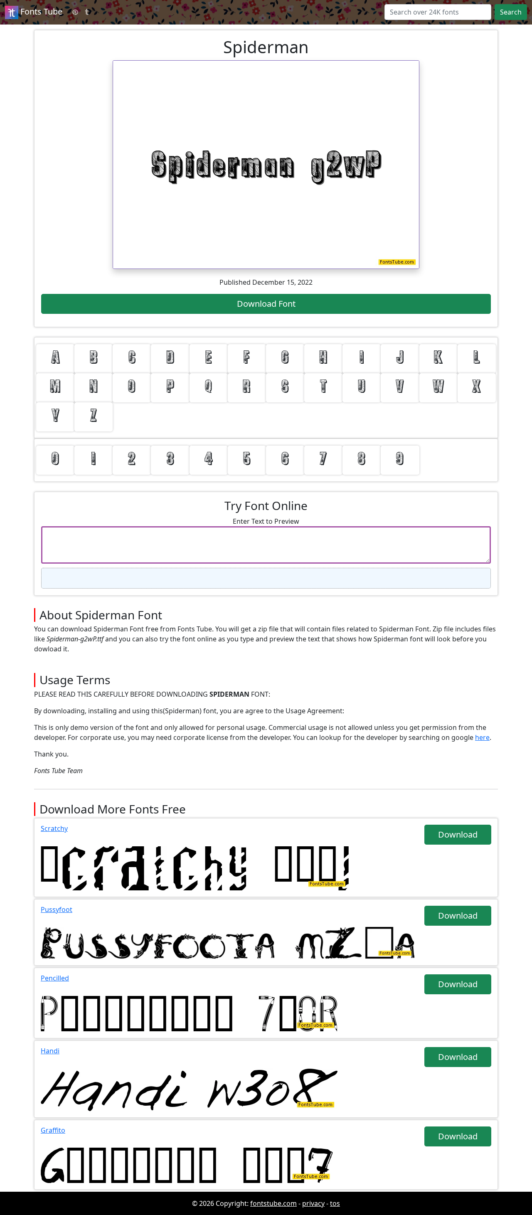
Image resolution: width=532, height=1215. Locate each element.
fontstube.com (273, 1203)
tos (335, 1203)
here (482, 737)
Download (458, 834)
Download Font (266, 303)
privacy (313, 1203)
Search (511, 12)
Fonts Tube (40, 11)
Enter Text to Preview (266, 521)
